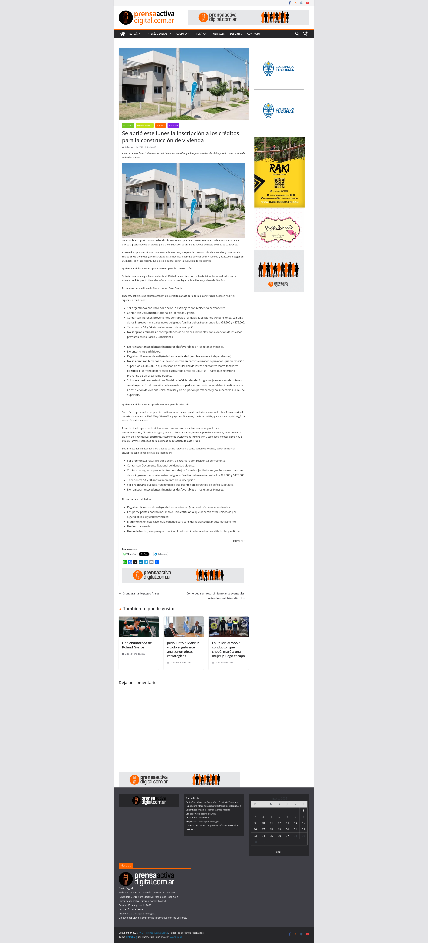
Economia (128, 125)
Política (201, 33)
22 (303, 829)
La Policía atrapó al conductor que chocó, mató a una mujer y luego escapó (228, 649)
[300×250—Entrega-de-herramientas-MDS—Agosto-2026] (279, 49)
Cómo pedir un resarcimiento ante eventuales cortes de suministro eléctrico (215, 596)
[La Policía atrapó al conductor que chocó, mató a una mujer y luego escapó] (229, 619)
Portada (161, 125)
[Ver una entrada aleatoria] (305, 34)
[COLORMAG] (146, 874)
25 (271, 836)
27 (287, 836)
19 (279, 829)
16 (255, 829)
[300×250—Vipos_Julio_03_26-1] (279, 91)
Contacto (253, 33)
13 (287, 823)
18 (271, 829)
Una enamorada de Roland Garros (137, 645)
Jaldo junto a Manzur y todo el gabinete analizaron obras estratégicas (183, 649)
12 (279, 823)
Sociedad (173, 125)
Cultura (181, 33)
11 (271, 823)
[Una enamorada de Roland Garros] (139, 619)
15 (303, 823)
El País (133, 33)
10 (263, 823)
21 (295, 829)
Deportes (236, 33)
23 (255, 836)
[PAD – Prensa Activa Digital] (123, 34)
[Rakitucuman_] (279, 138)
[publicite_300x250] (279, 252)
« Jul (278, 852)
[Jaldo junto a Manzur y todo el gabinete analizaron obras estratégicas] (184, 619)
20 (287, 829)
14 (295, 823)
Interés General (157, 33)
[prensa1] (248, 12)
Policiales (218, 33)
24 (263, 836)
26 (279, 836)
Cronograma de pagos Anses (141, 593)
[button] (139, 33)
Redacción (152, 147)
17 (263, 829)
